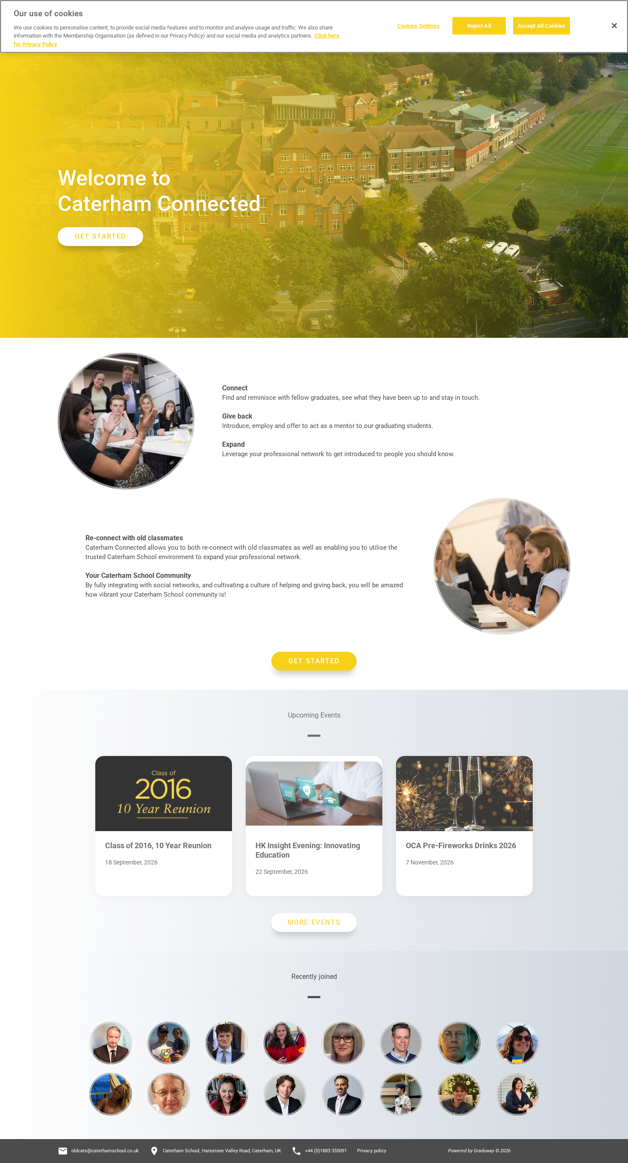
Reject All (479, 25)
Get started (314, 661)
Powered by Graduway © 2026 (479, 1151)
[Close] (614, 25)
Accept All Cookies (541, 25)
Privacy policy (371, 1151)
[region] (314, 26)
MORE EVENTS (314, 922)
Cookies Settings (418, 25)
